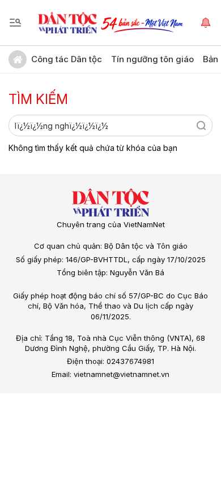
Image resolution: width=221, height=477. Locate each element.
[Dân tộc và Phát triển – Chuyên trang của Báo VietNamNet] (67, 22)
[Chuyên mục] (15, 22)
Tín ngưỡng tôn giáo (152, 59)
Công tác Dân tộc (66, 59)
